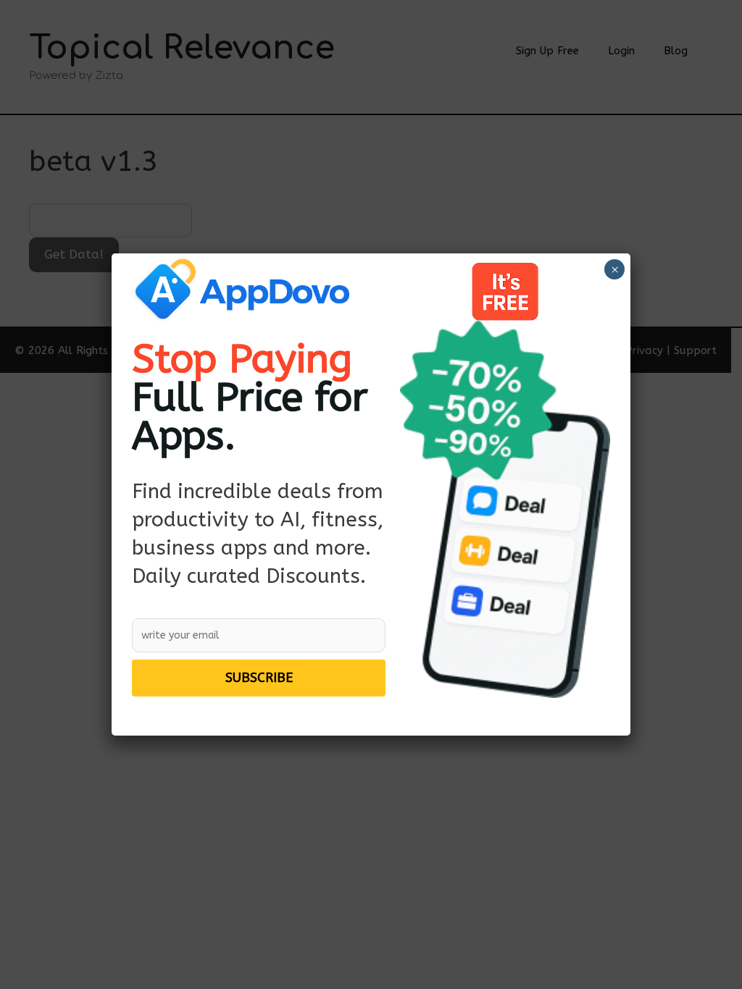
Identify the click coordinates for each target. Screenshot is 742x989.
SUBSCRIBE (259, 678)
